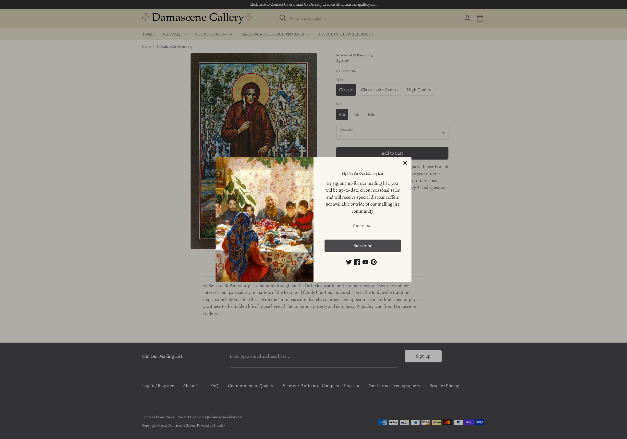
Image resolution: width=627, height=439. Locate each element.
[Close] (405, 163)
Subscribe (362, 246)
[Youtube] (365, 262)
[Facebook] (357, 262)
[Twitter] (349, 262)
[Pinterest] (374, 262)
